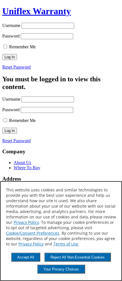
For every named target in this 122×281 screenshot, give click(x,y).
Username (11, 25)
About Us (22, 162)
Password (11, 36)
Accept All (25, 257)
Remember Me (22, 46)
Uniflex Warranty (36, 11)
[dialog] (61, 231)
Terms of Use (65, 244)
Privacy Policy (26, 222)
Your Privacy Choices (61, 269)
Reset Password (16, 67)
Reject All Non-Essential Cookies (78, 257)
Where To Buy (27, 167)
